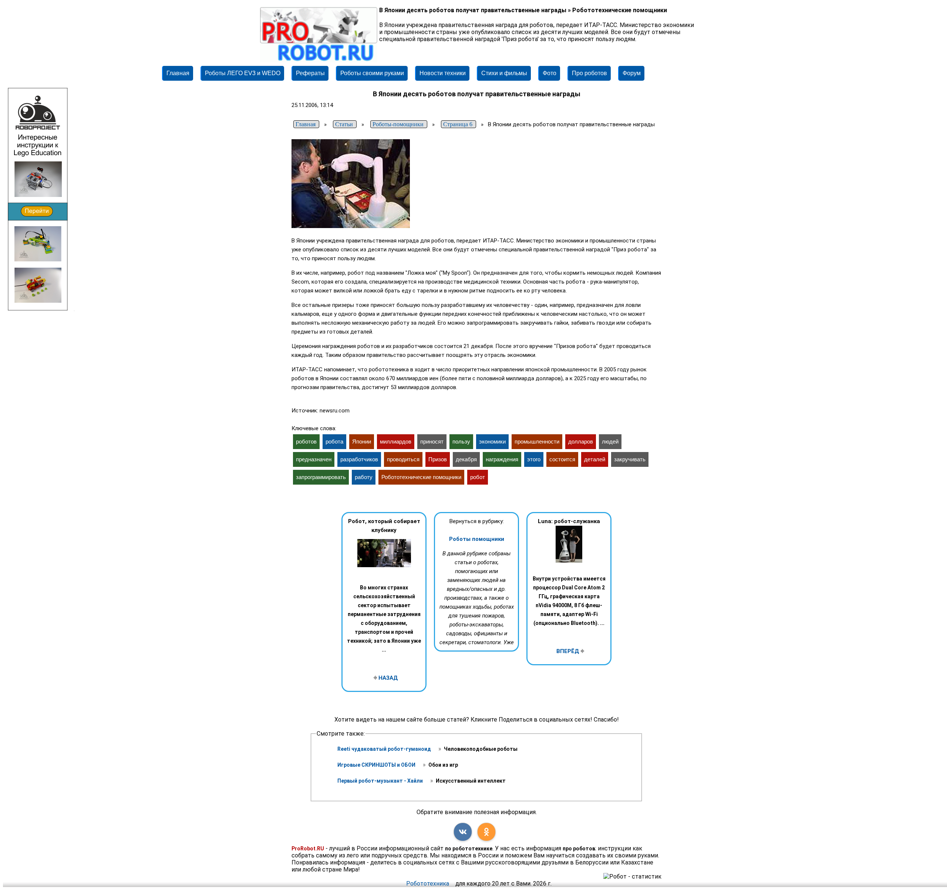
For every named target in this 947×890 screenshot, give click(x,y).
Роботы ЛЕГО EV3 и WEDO (242, 73)
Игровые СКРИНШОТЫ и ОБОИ (377, 765)
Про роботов (589, 73)
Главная (177, 73)
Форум (632, 73)
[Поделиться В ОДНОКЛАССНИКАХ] (486, 832)
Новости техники (442, 73)
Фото (549, 73)
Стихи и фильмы (504, 73)
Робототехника (427, 883)
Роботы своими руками (372, 73)
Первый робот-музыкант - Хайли (380, 781)
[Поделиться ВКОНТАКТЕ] (463, 832)
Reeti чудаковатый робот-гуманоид (384, 749)
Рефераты (310, 73)
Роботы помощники (476, 539)
